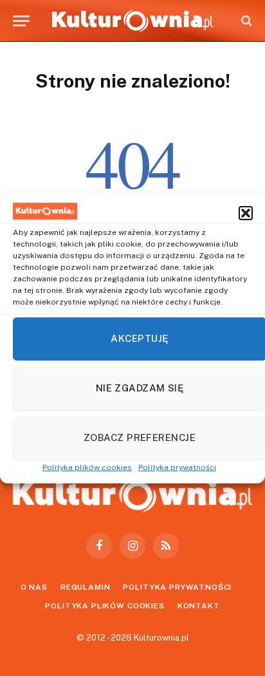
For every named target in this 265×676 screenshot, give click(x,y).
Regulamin (85, 587)
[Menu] (21, 20)
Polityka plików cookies (87, 466)
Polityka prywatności (177, 466)
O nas (34, 587)
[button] (245, 213)
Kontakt (199, 605)
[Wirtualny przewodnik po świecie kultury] (132, 21)
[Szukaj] (245, 20)
